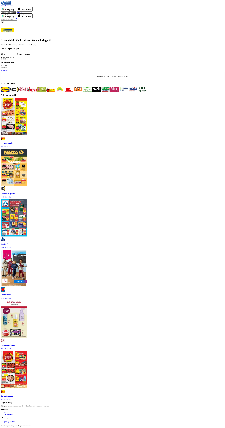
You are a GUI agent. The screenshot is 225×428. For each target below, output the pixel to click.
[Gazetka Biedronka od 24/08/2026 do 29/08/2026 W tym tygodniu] (14, 135)
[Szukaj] (2, 22)
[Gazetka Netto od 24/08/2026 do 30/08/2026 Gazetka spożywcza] (14, 185)
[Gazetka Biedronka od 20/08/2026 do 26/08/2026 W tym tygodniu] (14, 387)
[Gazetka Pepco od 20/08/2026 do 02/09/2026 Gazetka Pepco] (14, 286)
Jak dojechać (4, 70)
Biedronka (19, 12)
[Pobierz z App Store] (25, 11)
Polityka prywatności (10, 421)
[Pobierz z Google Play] (9, 11)
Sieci (6, 6)
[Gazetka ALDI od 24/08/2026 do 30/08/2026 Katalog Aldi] (14, 236)
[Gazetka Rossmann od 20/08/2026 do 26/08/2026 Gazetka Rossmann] (14, 337)
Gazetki (3, 6)
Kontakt (10, 6)
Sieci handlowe (8, 414)
